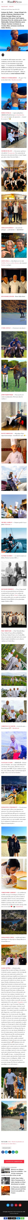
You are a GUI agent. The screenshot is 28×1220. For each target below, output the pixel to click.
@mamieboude (19, 906)
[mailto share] (9, 1152)
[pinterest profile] (16, 1205)
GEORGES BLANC (6, 151)
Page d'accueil (4, 6)
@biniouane (7, 524)
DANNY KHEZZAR (7, 433)
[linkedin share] (13, 1152)
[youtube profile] (20, 1205)
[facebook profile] (11, 1205)
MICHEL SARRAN (6, 522)
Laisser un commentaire (14, 1161)
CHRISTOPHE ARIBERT (8, 892)
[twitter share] (6, 1152)
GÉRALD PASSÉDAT (7, 228)
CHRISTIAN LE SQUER (8, 726)
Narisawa (3, 265)
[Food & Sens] (14, 1)
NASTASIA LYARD (6, 762)
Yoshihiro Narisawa (6, 263)
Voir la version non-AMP (19, 1211)
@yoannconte (11, 153)
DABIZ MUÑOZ (5, 968)
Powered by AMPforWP (14, 1213)
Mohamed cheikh (6, 1148)
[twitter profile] (7, 1205)
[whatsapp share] (16, 1152)
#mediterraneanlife (16, 80)
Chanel (16, 595)
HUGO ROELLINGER (7, 296)
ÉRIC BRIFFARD (6, 631)
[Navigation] (2, 2)
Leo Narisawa (16, 263)
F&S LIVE (11, 6)
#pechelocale (16, 728)
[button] (6, 1218)
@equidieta (20, 1002)
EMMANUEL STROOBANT (9, 807)
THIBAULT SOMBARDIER (9, 78)
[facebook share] (2, 1152)
